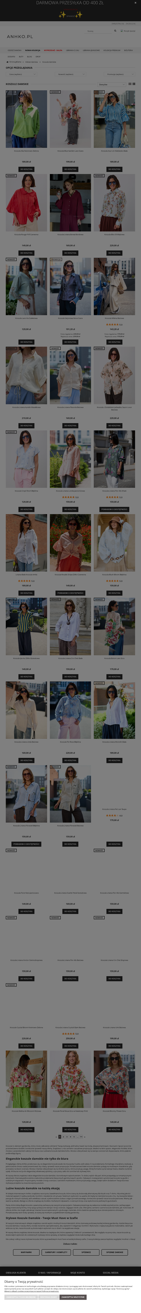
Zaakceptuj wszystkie (73, 1297)
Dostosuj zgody (48, 1297)
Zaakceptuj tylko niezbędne (21, 1297)
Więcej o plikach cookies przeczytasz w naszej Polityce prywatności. (31, 1291)
